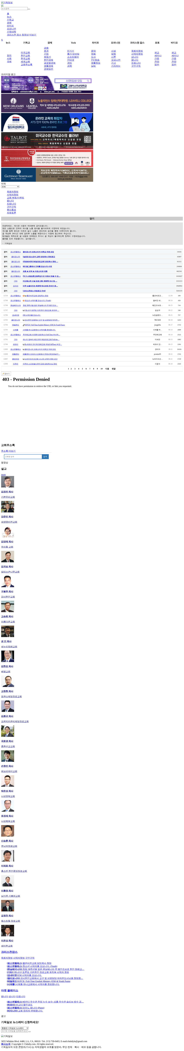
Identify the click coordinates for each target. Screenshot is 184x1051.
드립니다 (136, 63)
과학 (69, 66)
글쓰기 (7, 374)
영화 (93, 54)
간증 (157, 58)
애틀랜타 (15, 354)
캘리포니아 (15, 257)
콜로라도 (15, 359)
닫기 (92, 218)
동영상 (25, 35)
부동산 (47, 57)
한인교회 (25, 55)
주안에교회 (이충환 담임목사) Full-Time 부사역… (41, 335)
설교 (157, 52)
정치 (9, 55)
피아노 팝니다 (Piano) (25, 1008)
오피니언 (11, 29)
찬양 (157, 61)
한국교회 (25, 58)
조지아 (15, 286)
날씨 (93, 66)
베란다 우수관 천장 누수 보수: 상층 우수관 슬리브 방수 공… (45, 1002)
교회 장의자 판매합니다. (25, 1011)
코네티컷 (15, 315)
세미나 (158, 55)
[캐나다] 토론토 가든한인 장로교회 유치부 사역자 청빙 (38, 972)
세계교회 (25, 61)
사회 (9, 58)
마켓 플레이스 (9, 990)
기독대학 (11, 32)
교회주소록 (26, 64)
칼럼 (113, 54)
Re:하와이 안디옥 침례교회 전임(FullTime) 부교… (43, 344)
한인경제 (48, 60)
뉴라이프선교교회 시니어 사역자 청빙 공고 (41, 359)
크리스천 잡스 (14, 35)
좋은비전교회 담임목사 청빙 (37, 296)
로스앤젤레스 (15, 252)
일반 (157, 64)
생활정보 (95, 63)
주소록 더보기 (8, 451)
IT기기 (70, 51)
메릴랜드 (15, 325)
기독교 (10, 19)
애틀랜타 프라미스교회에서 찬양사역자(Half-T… (41, 354)
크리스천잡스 (9, 951)
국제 (9, 61)
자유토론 (11, 213)
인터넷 (70, 60)
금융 (46, 48)
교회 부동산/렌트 (15, 197)
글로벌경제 (49, 63)
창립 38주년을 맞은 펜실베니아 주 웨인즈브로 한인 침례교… (45, 969)
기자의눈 (115, 66)
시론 (113, 57)
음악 (93, 51)
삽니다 (134, 57)
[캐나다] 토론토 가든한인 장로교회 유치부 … (42, 310)
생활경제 (48, 66)
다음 (107, 369)
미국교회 (25, 52)
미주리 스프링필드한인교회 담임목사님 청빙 (40, 364)
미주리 (15, 364)
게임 (69, 63)
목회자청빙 (137, 51)
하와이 (15, 344)
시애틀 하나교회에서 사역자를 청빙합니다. (39, 330)
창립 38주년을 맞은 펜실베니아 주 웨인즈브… (40, 305)
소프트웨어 (73, 57)
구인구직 (136, 66)
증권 (46, 51)
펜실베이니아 (15, 305)
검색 (45, 456)
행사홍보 (11, 210)
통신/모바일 (73, 54)
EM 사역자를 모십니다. (32, 315)
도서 (93, 57)
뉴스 (9, 16)
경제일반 (48, 69)
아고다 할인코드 (19, 1005)
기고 (113, 63)
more (3, 474)
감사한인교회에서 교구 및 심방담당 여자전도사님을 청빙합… (45, 978)
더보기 (32, 35)
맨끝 (114, 369)
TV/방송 (95, 60)
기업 (46, 54)
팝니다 (134, 60)
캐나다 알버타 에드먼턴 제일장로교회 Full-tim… (41, 340)
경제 (9, 22)
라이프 (10, 26)
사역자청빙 (137, 54)
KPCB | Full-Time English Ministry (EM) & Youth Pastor (45, 325)
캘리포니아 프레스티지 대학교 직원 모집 (40, 349)
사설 (113, 51)
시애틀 (15, 330)
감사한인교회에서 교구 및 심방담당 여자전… (42, 320)
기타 (15, 281)
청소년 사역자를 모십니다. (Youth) (38, 301)
